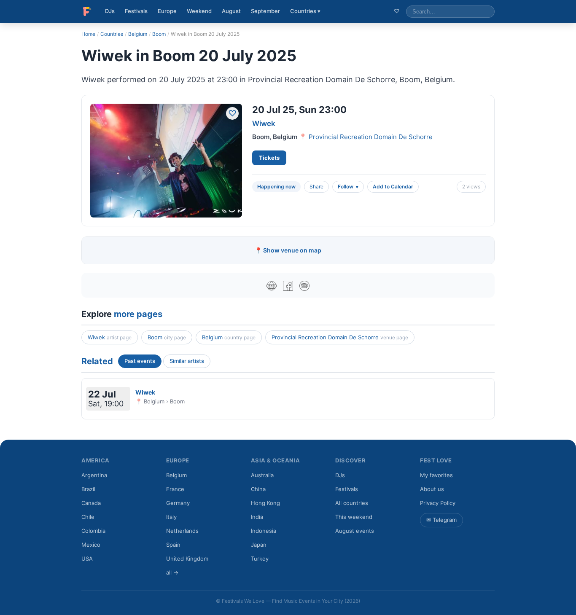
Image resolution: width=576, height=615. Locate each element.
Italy (171, 516)
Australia (262, 475)
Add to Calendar (393, 186)
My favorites (436, 475)
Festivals (136, 11)
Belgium (137, 34)
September (265, 11)
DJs (110, 11)
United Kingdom (187, 558)
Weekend (199, 11)
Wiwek (263, 123)
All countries (351, 503)
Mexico (90, 544)
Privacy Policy (437, 503)
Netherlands (182, 530)
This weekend (353, 516)
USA (87, 558)
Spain (173, 544)
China (258, 489)
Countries (111, 34)
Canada (91, 503)
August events (354, 530)
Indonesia (263, 530)
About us (432, 489)
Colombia (93, 530)
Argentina (94, 475)
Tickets (269, 157)
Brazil (88, 489)
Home (88, 34)
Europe (167, 11)
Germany (178, 503)
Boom (159, 34)
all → (172, 572)
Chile (87, 516)
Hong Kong (265, 503)
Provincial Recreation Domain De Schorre (371, 137)
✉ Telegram (441, 519)
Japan (258, 544)
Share (316, 186)
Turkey (260, 558)
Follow (345, 186)
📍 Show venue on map (288, 250)
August (231, 11)
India (257, 516)
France (175, 489)
